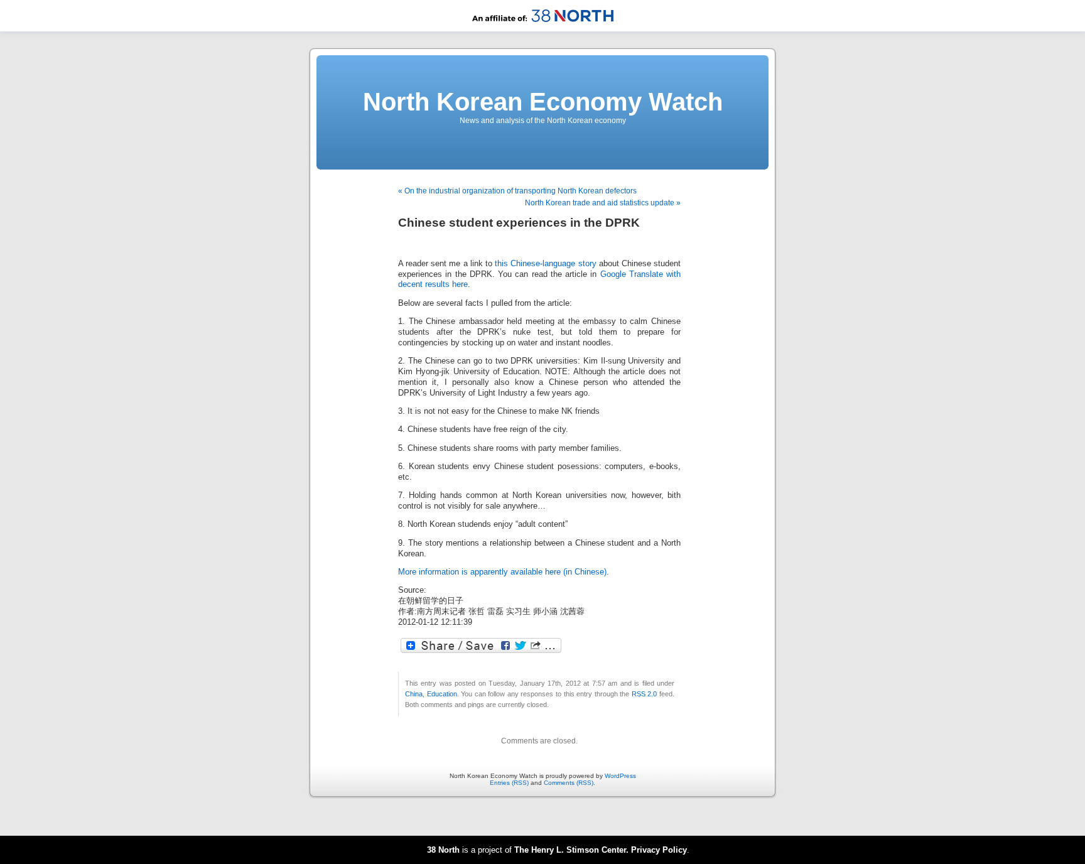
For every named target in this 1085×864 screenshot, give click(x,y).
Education (442, 694)
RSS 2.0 (644, 694)
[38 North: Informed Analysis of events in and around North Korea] (542, 29)
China (414, 694)
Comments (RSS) (568, 782)
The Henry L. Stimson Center (570, 850)
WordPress (620, 775)
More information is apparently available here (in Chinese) (502, 572)
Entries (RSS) (509, 782)
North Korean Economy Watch (543, 102)
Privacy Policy (659, 850)
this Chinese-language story (545, 263)
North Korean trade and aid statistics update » (603, 202)
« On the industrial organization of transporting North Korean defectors (517, 190)
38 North (443, 850)
